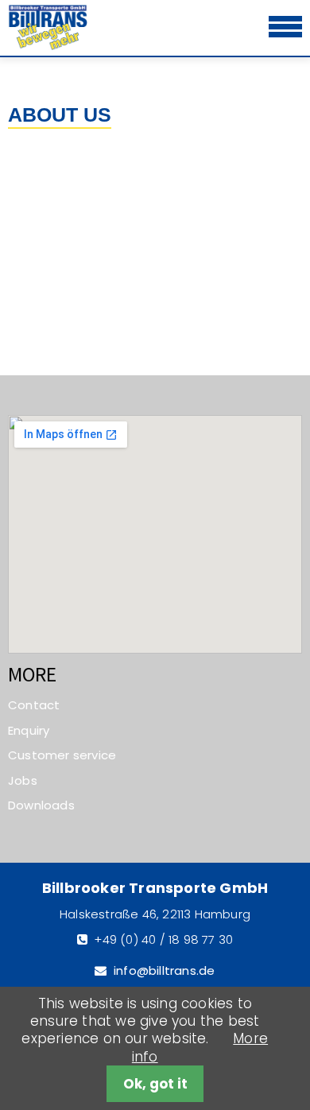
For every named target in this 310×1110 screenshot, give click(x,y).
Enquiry (28, 730)
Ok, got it (155, 1083)
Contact (34, 705)
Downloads (41, 805)
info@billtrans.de (164, 970)
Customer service (62, 755)
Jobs (22, 780)
